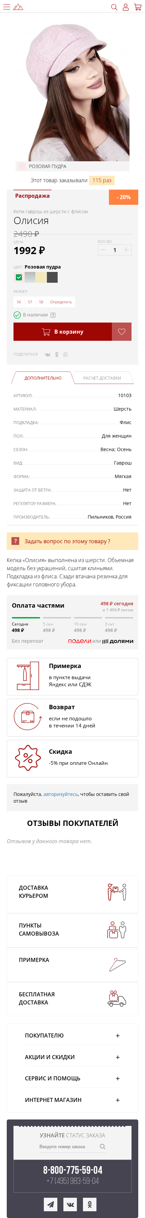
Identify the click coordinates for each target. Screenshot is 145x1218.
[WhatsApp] (65, 354)
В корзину (68, 331)
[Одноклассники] (57, 354)
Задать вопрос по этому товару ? (67, 541)
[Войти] (126, 7)
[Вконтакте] (47, 354)
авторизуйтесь (61, 794)
